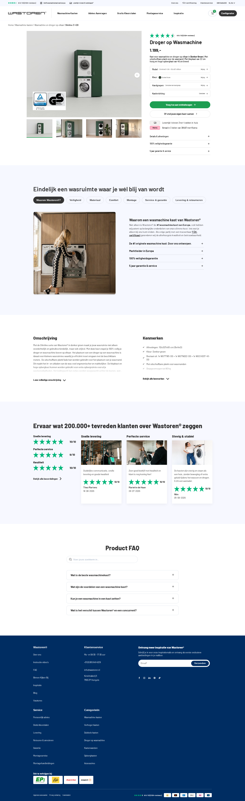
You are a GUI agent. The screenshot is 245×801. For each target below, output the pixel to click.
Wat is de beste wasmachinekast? (91, 575)
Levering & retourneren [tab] (189, 200)
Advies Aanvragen (97, 13)
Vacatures (37, 700)
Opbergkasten (90, 755)
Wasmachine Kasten (67, 13)
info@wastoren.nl (92, 670)
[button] (180, 69)
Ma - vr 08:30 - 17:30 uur (94, 654)
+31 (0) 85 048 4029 (92, 662)
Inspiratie (179, 13)
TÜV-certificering (189, 3)
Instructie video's (41, 662)
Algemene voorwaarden (40, 795)
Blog (35, 693)
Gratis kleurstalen (41, 725)
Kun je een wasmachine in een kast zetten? (96, 598)
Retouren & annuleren (43, 740)
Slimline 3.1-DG (71, 25)
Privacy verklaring (54, 795)
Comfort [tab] (113, 200)
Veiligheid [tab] (75, 200)
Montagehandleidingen (43, 763)
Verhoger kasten (91, 725)
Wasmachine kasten (24, 25)
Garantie (37, 748)
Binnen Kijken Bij (40, 677)
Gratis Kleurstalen (126, 13)
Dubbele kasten (91, 732)
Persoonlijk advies (41, 717)
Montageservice (155, 13)
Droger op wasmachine (94, 740)
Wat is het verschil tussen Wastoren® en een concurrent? (104, 610)
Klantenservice (206, 3)
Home (11, 25)
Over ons (174, 3)
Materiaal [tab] (95, 200)
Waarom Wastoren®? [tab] (48, 200)
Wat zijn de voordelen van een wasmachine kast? (99, 586)
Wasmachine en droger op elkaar (49, 25)
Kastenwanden (91, 748)
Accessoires (89, 763)
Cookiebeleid (66, 795)
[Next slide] (136, 75)
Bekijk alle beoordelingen (45, 478)
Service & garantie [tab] (156, 200)
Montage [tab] (132, 200)
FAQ (35, 670)
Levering (37, 732)
